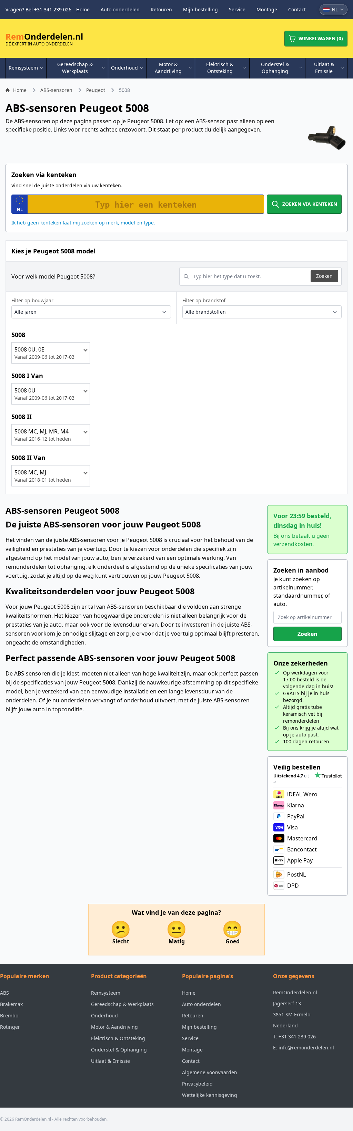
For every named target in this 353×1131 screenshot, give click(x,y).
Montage (266, 9)
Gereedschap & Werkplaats (122, 1004)
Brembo (9, 1015)
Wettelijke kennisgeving (209, 1095)
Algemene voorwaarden (209, 1072)
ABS (4, 992)
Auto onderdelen (120, 9)
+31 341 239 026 (297, 1036)
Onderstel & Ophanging (119, 1049)
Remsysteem (105, 992)
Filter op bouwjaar (32, 300)
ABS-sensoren (56, 90)
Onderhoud (104, 1015)
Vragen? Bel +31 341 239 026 (38, 9)
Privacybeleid (197, 1083)
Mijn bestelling (200, 9)
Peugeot (95, 90)
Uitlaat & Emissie (110, 1061)
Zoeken (324, 276)
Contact (297, 9)
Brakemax (11, 1004)
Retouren (161, 9)
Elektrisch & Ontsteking (118, 1038)
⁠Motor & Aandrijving (114, 1027)
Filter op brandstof (203, 300)
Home (83, 9)
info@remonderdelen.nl (306, 1047)
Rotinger (10, 1027)
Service (237, 9)
